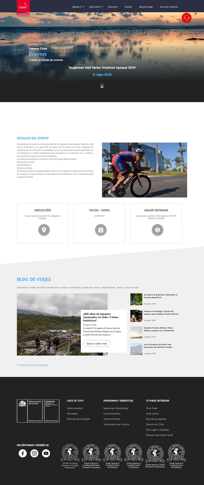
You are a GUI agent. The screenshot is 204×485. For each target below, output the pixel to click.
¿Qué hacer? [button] (95, 6)
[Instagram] (34, 453)
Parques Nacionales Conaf (159, 434)
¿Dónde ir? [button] (77, 6)
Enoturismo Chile (155, 424)
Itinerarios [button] (113, 6)
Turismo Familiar (111, 418)
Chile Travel (151, 408)
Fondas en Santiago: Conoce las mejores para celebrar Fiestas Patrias (161, 312)
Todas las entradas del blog (33, 364)
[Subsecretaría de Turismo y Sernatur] (38, 410)
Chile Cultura (152, 413)
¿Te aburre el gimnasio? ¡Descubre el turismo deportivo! (160, 296)
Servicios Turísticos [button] (169, 6)
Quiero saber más (97, 343)
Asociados (72, 413)
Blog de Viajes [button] (146, 6)
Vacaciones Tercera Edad (115, 408)
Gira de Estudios (111, 413)
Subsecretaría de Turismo (116, 424)
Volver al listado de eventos (46, 59)
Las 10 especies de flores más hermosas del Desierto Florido (158, 345)
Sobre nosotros (75, 408)
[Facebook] (23, 453)
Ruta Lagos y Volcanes (157, 429)
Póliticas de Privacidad (78, 418)
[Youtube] (46, 453)
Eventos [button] (128, 6)
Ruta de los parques (156, 418)
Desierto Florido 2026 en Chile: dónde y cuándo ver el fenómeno (159, 329)
